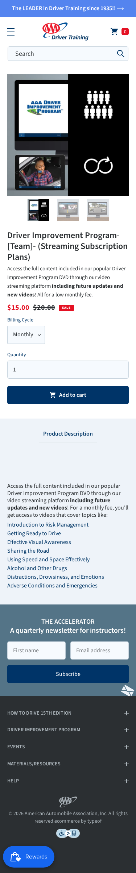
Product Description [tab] (68, 434)
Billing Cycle (20, 320)
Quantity (16, 354)
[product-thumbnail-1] (38, 214)
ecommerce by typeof (78, 821)
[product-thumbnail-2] (68, 214)
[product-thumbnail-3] (98, 214)
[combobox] (68, 53)
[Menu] (11, 31)
